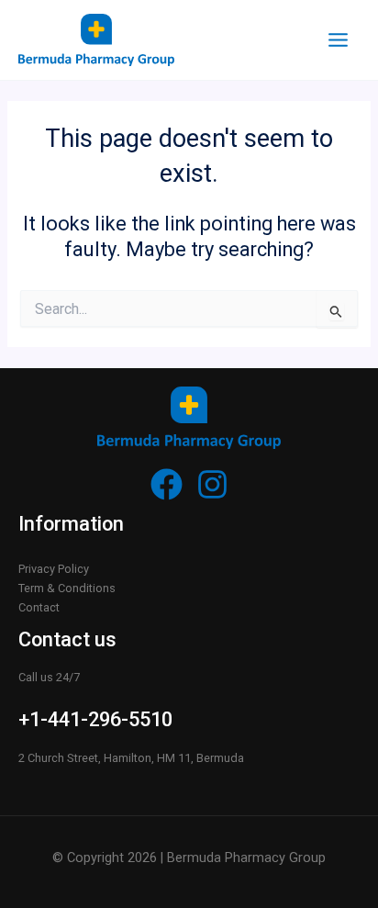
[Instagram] (212, 484)
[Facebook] (166, 484)
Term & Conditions (67, 588)
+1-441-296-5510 (95, 719)
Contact (39, 607)
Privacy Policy (53, 569)
